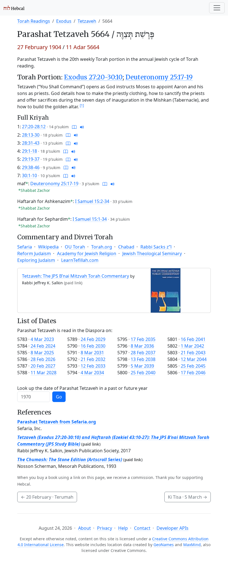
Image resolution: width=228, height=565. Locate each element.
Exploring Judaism (36, 260)
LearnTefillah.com (79, 260)
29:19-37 (30, 159)
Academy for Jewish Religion (86, 253)
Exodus (63, 21)
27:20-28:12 (34, 127)
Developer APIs (173, 528)
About (84, 528)
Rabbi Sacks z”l (156, 247)
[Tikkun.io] (74, 127)
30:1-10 (29, 175)
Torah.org (101, 247)
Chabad (126, 247)
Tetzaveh (87, 21)
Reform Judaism (34, 253)
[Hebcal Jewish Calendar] (14, 7)
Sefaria (24, 247)
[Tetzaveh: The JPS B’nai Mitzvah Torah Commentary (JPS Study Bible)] (165, 290)
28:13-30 (30, 135)
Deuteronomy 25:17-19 (159, 77)
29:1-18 (29, 151)
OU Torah (75, 247)
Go (59, 397)
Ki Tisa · (187, 497)
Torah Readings (33, 21)
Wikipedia (48, 247)
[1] (82, 105)
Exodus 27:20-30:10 (93, 77)
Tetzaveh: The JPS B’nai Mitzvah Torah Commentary (75, 276)
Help (123, 528)
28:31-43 (30, 143)
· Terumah (47, 497)
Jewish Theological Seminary (152, 253)
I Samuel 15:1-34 (90, 219)
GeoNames (163, 544)
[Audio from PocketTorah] (82, 127)
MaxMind (192, 544)
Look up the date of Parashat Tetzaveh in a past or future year (82, 388)
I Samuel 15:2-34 (92, 201)
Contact (142, 528)
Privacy (104, 528)
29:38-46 (30, 167)
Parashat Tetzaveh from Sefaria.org (56, 422)
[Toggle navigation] (217, 7)
